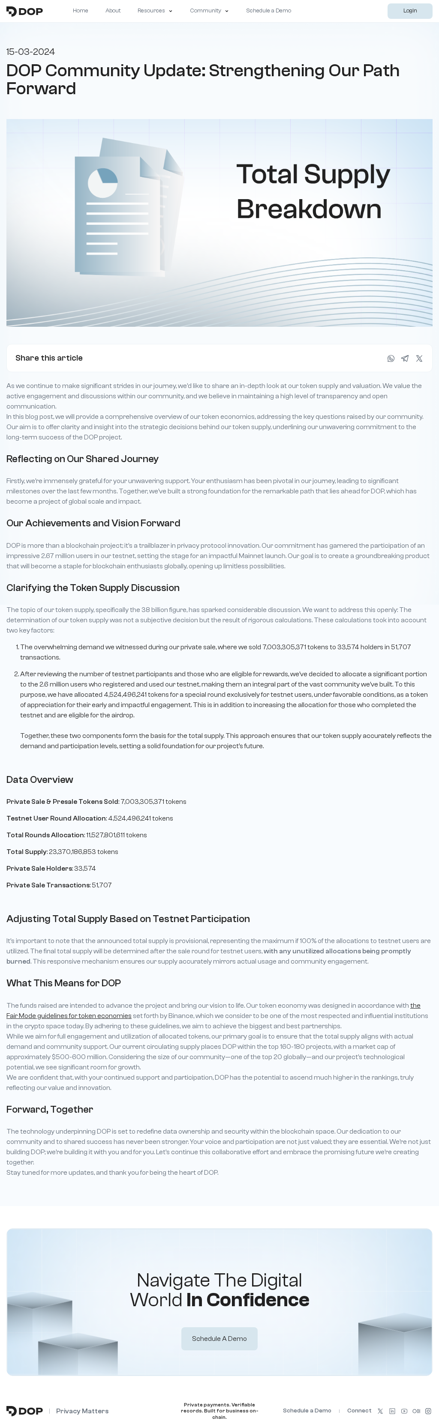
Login (410, 10)
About (112, 10)
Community (205, 10)
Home (80, 10)
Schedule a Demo (268, 10)
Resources (151, 10)
